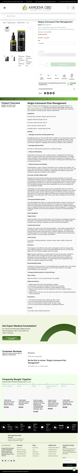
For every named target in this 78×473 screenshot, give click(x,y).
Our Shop (35, 447)
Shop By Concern (11, 22)
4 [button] (19, 51)
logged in (37, 366)
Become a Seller (21, 456)
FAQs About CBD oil (53, 447)
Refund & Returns (53, 456)
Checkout (35, 451)
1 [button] (14, 51)
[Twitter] (5, 461)
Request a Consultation (45, 32)
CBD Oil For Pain (21, 22)
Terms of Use (52, 454)
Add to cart (63, 64)
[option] (18, 40)
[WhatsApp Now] (68, 83)
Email (64, 457)
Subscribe (69, 465)
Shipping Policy (52, 449)
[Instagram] (8, 461)
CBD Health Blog (21, 451)
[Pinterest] (14, 461)
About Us (19, 447)
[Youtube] (11, 461)
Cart (34, 449)
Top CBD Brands (21, 454)
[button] (4, 7)
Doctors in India (21, 449)
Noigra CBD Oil (46, 24)
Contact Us (36, 456)
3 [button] (18, 51)
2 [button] (16, 51)
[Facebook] (3, 461)
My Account (36, 454)
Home (4, 22)
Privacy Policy (52, 451)
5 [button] (21, 51)
